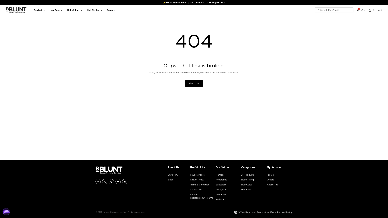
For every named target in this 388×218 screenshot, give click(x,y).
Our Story (172, 175)
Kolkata (220, 199)
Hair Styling (247, 179)
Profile (270, 175)
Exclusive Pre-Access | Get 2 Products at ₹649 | (195, 2)
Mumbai (220, 175)
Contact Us (196, 189)
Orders (270, 179)
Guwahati (221, 194)
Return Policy (197, 179)
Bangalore (221, 184)
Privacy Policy (197, 175)
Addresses (272, 184)
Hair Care (246, 189)
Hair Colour (247, 184)
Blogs (170, 179)
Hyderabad (221, 179)
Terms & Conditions (200, 184)
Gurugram (221, 189)
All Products (247, 175)
